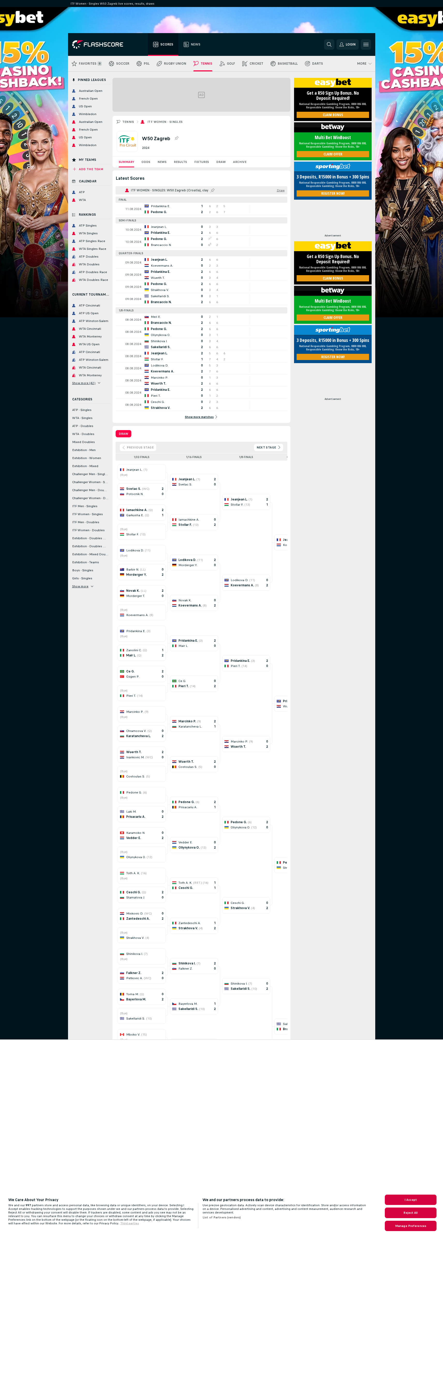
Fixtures (201, 162)
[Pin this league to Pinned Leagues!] (176, 138)
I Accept (410, 1200)
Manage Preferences (410, 1226)
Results (180, 162)
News (162, 162)
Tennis (128, 122)
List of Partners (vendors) (221, 1217)
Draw (221, 162)
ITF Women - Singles (165, 122)
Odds (145, 162)
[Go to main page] (101, 44)
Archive (239, 162)
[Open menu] (366, 44)
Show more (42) (84, 383)
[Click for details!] (201, 209)
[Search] (329, 44)
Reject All (410, 1213)
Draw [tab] (123, 434)
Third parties (129, 1223)
